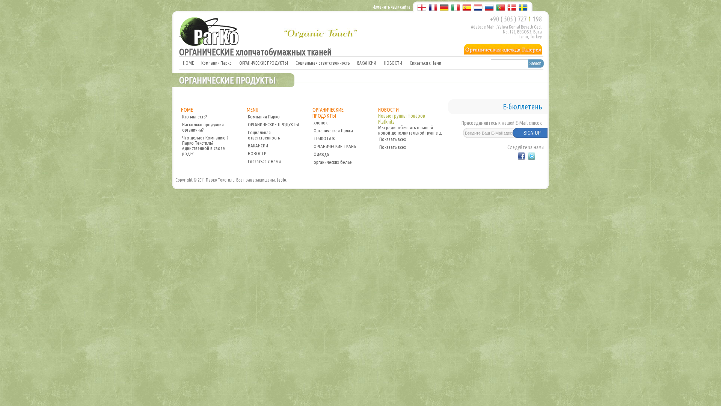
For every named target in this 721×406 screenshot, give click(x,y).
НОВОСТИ (393, 63)
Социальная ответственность (323, 63)
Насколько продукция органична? (203, 127)
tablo (281, 179)
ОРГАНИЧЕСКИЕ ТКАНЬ (335, 146)
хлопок (320, 122)
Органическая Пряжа (333, 130)
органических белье (333, 162)
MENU (252, 110)
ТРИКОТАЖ (324, 138)
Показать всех (392, 139)
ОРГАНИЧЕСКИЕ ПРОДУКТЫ (263, 63)
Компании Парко (216, 63)
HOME (188, 63)
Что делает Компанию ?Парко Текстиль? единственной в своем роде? (205, 145)
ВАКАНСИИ (366, 63)
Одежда (321, 154)
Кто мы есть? (194, 116)
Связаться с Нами (425, 63)
